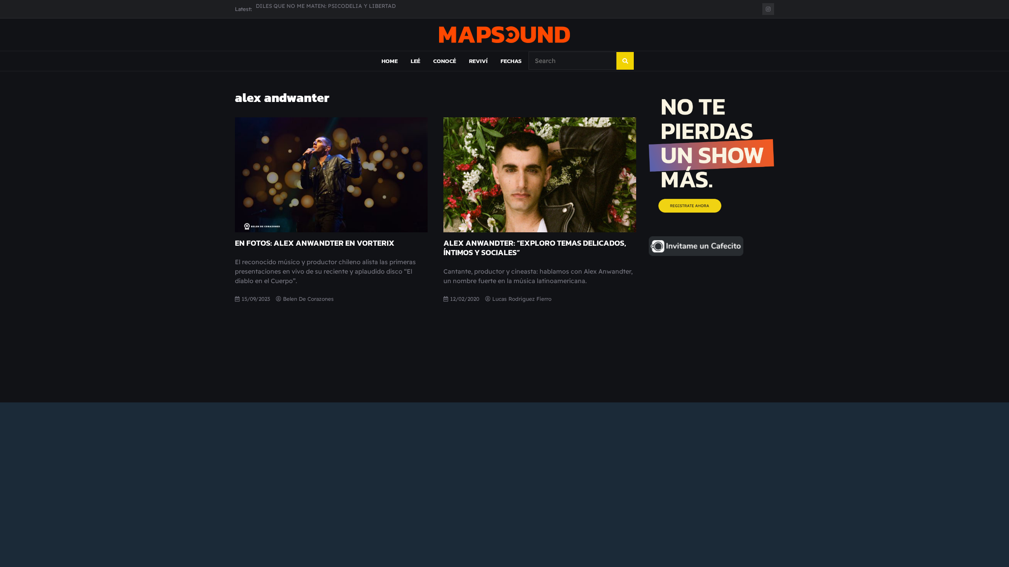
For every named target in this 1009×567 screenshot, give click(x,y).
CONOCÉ (444, 60)
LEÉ (415, 60)
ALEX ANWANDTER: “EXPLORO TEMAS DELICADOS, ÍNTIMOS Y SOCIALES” (534, 247)
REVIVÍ (478, 60)
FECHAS (511, 60)
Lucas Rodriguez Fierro (521, 298)
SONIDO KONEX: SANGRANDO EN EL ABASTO (317, 9)
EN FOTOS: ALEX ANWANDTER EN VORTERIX (315, 243)
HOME (390, 60)
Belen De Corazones (308, 298)
